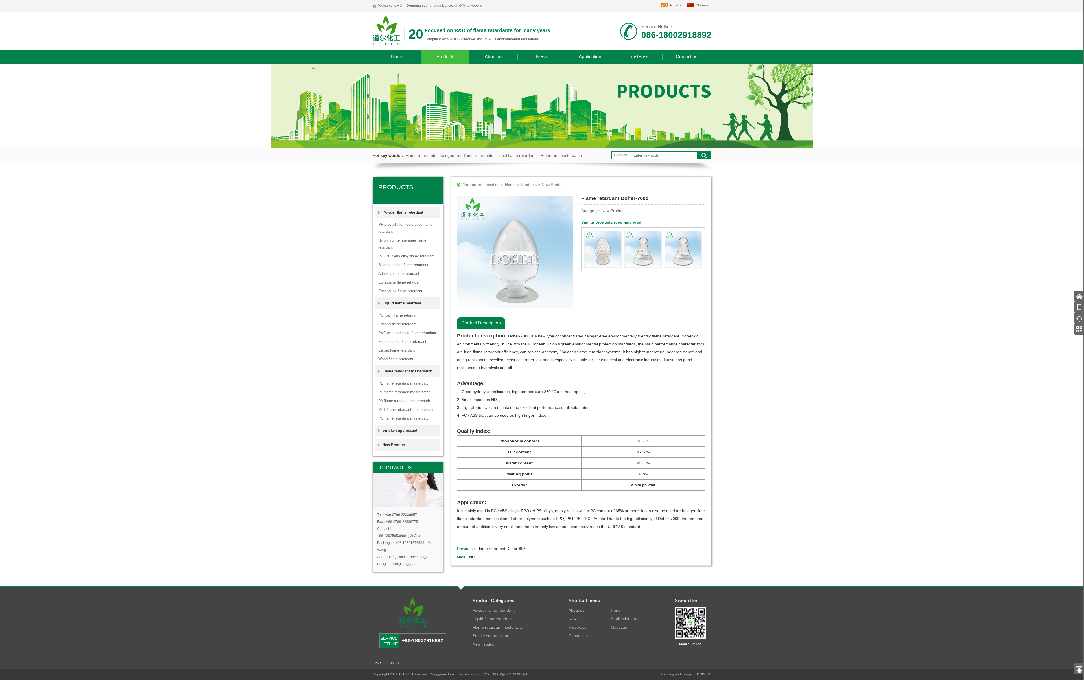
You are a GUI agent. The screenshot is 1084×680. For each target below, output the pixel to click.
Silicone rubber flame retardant (403, 265)
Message (619, 627)
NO (472, 557)
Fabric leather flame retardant (402, 341)
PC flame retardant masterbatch (404, 418)
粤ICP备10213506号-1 (510, 674)
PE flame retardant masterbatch (404, 383)
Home (397, 56)
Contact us (686, 56)
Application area (625, 619)
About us (493, 56)
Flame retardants (420, 155)
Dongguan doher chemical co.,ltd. (432, 6)
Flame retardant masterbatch (499, 627)
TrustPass (638, 56)
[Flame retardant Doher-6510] (643, 249)
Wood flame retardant (395, 359)
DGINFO (392, 663)
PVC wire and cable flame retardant (407, 333)
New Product (394, 445)
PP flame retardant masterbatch (404, 392)
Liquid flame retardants (516, 155)
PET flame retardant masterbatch (405, 409)
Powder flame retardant (494, 610)
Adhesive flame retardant (398, 273)
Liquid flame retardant (492, 619)
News (542, 56)
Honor (616, 610)
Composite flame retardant (399, 282)
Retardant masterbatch (561, 155)
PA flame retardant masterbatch (404, 401)
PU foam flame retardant (398, 315)
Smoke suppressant (400, 430)
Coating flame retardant (397, 324)
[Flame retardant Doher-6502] (683, 249)
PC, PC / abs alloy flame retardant (406, 256)
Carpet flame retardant (396, 350)
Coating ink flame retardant (400, 291)
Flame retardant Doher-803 (501, 548)
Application (590, 56)
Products (445, 56)
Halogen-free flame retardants (466, 155)
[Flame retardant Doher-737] (603, 249)
